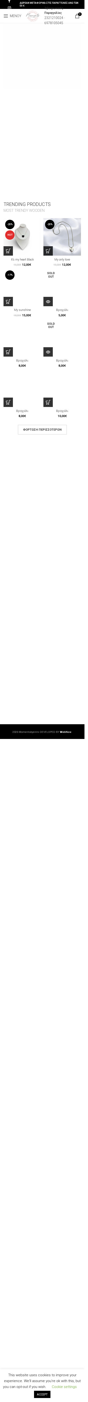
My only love (62, 259)
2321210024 (53, 18)
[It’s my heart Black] (22, 237)
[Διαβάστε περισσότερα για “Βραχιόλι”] (48, 301)
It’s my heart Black (22, 259)
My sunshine (22, 310)
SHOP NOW (20, 66)
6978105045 (53, 23)
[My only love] (62, 237)
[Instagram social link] (9, 8)
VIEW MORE (50, 66)
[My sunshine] (22, 287)
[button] (8, 251)
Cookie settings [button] (64, 1387)
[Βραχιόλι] (62, 287)
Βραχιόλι (62, 310)
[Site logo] (33, 16)
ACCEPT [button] (42, 1394)
